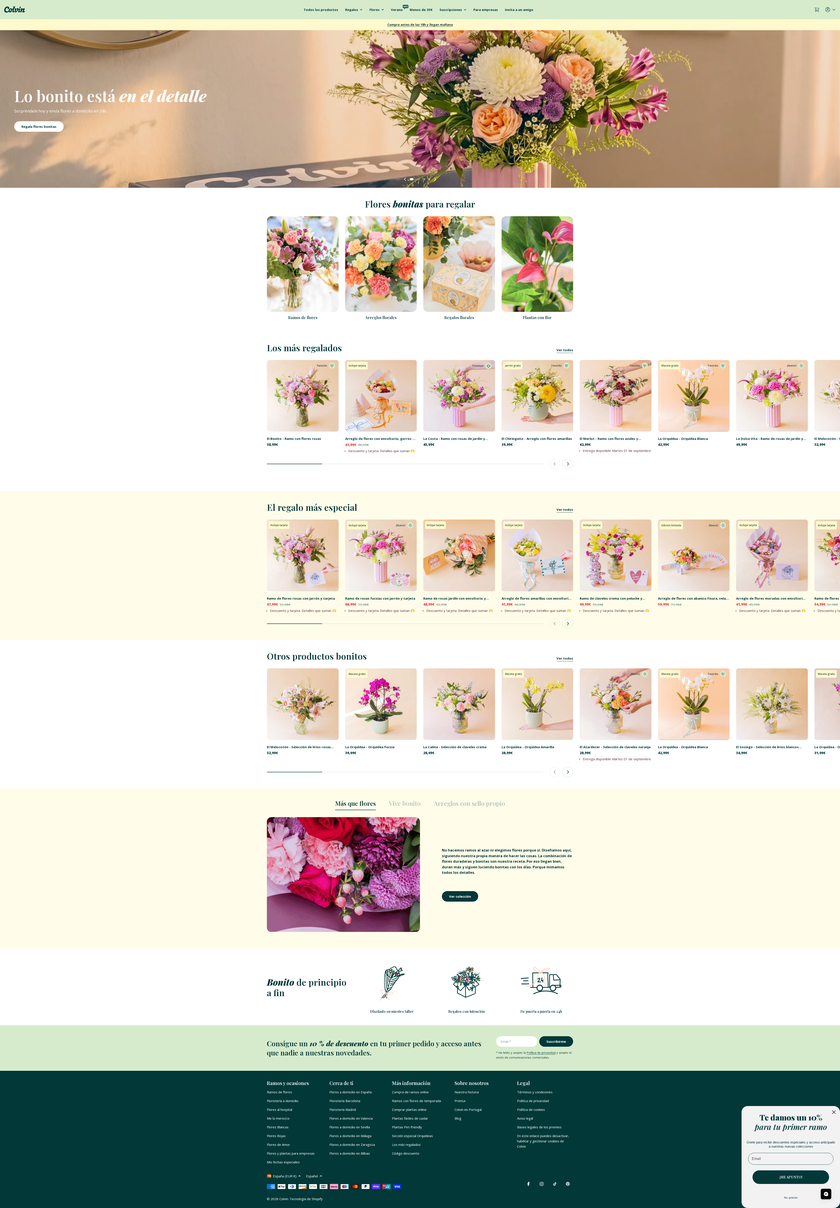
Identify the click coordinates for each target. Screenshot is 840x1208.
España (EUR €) (284, 1176)
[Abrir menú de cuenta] (830, 9)
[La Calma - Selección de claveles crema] (459, 704)
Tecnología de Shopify (306, 1199)
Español (312, 1176)
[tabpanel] (420, 874)
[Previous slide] (405, 179)
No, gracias (791, 1197)
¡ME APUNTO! (790, 1177)
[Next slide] (435, 179)
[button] (411, 179)
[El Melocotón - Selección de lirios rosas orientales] (303, 704)
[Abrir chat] (826, 1194)
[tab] (355, 804)
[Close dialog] (834, 1112)
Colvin (283, 1199)
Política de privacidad (541, 1053)
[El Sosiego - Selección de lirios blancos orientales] (772, 704)
